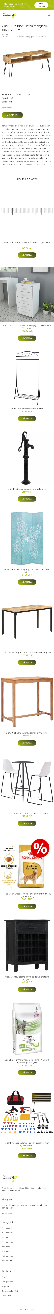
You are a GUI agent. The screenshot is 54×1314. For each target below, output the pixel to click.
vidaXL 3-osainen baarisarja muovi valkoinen (27, 813)
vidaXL (27, 94)
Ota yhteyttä (7, 1282)
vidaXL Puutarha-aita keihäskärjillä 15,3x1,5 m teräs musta (27, 243)
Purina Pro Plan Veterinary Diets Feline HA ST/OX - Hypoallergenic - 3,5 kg (27, 1061)
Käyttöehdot (7, 1286)
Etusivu (5, 34)
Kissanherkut (7, 1228)
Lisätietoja (12, 115)
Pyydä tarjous (41, 5)
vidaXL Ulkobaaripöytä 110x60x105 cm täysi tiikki (27, 733)
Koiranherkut (7, 1246)
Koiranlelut (6, 1251)
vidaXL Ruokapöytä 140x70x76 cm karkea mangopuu (27, 652)
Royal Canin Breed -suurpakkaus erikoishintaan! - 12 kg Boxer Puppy (27, 895)
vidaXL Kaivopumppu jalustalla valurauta (27, 489)
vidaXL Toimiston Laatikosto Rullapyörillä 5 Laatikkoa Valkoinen (27, 326)
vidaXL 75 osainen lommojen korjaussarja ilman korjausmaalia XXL (27, 1144)
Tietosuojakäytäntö (10, 1291)
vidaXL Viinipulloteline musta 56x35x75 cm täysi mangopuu (27, 978)
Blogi (4, 1277)
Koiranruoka (7, 1256)
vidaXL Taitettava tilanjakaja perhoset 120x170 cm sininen (27, 570)
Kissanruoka (7, 1242)
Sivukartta (6, 1296)
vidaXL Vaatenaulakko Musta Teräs (27, 408)
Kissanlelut (6, 1237)
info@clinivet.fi (8, 1213)
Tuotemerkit (18, 94)
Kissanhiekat (7, 1232)
